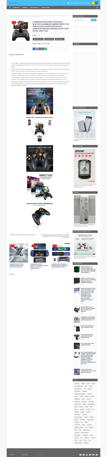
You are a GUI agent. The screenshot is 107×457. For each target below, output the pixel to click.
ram (86, 427)
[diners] (93, 454)
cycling (81, 396)
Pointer (86, 422)
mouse (76, 419)
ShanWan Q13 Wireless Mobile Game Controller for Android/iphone (59, 265)
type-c (85, 440)
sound (91, 435)
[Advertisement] (85, 78)
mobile (14, 15)
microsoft (84, 414)
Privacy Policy (41, 454)
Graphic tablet (91, 404)
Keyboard (82, 409)
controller (43, 43)
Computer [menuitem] (16, 7)
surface (93, 437)
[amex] (96, 454)
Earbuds (89, 399)
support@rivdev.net (74, 3)
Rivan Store (13, 3)
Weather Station (78, 443)
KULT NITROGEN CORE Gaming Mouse (87, 344)
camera (90, 386)
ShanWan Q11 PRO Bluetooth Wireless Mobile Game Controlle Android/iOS (39, 266)
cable (86, 386)
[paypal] (80, 454)
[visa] (83, 454)
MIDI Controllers (78, 417)
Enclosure (84, 401)
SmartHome (77, 435)
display (92, 396)
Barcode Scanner (78, 386)
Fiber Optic (91, 401)
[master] (87, 454)
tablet (76, 440)
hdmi (76, 406)
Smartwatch (85, 435)
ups (89, 440)
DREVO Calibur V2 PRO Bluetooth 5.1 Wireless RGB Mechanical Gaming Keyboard (88, 280)
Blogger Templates (33, 454)
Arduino (93, 383)
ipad (91, 406)
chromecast (77, 391)
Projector (89, 424)
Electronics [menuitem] (34, 7)
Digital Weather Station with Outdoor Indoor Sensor (88, 371)
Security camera (84, 432)
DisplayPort (77, 399)
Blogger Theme (17, 454)
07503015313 (86, 3)
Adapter (83, 383)
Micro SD (88, 412)
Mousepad (82, 419)
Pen (82, 422)
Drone (83, 399)
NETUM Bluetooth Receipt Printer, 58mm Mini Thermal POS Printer (88, 309)
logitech (82, 412)
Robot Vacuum (86, 430)
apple (88, 383)
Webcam (86, 443)
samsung (77, 432)
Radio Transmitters (79, 427)
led (93, 409)
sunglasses (86, 437)
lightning (77, 412)
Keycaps (88, 409)
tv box (80, 440)
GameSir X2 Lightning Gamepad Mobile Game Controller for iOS (16, 265)
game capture (78, 404)
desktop (87, 396)
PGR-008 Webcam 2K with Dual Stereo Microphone (87, 336)
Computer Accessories (80, 393)
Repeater (91, 427)
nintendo (77, 422)
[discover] (90, 454)
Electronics (77, 401)
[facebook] (63, 2)
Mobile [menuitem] (24, 7)
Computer (84, 391)
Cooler (76, 396)
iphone (76, 409)
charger (89, 388)
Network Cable (90, 419)
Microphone (77, 414)
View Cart (50, 39)
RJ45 (80, 430)
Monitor (91, 417)
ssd (81, 437)
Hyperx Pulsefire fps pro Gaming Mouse (87, 326)
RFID (76, 430)
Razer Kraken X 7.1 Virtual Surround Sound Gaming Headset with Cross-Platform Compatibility (88, 269)
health (86, 406)
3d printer (77, 383)
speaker (76, 437)
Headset (81, 406)
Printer (83, 424)
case (85, 388)
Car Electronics (78, 388)
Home (10, 15)
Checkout (60, 39)
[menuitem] (10, 7)
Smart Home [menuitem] (45, 7)
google (84, 404)
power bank (77, 424)
